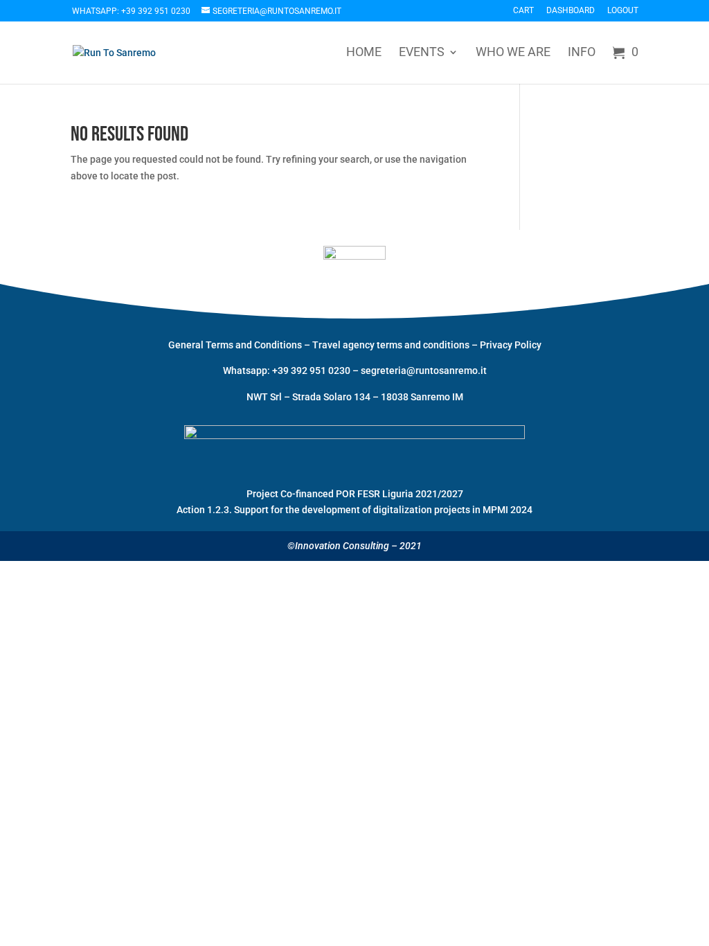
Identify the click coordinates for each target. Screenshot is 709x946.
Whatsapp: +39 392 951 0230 (131, 11)
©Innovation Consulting (338, 545)
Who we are (513, 53)
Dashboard (570, 10)
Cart (523, 10)
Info (581, 53)
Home (364, 53)
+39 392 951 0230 (312, 370)
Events (422, 53)
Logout (622, 10)
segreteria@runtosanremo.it (424, 370)
